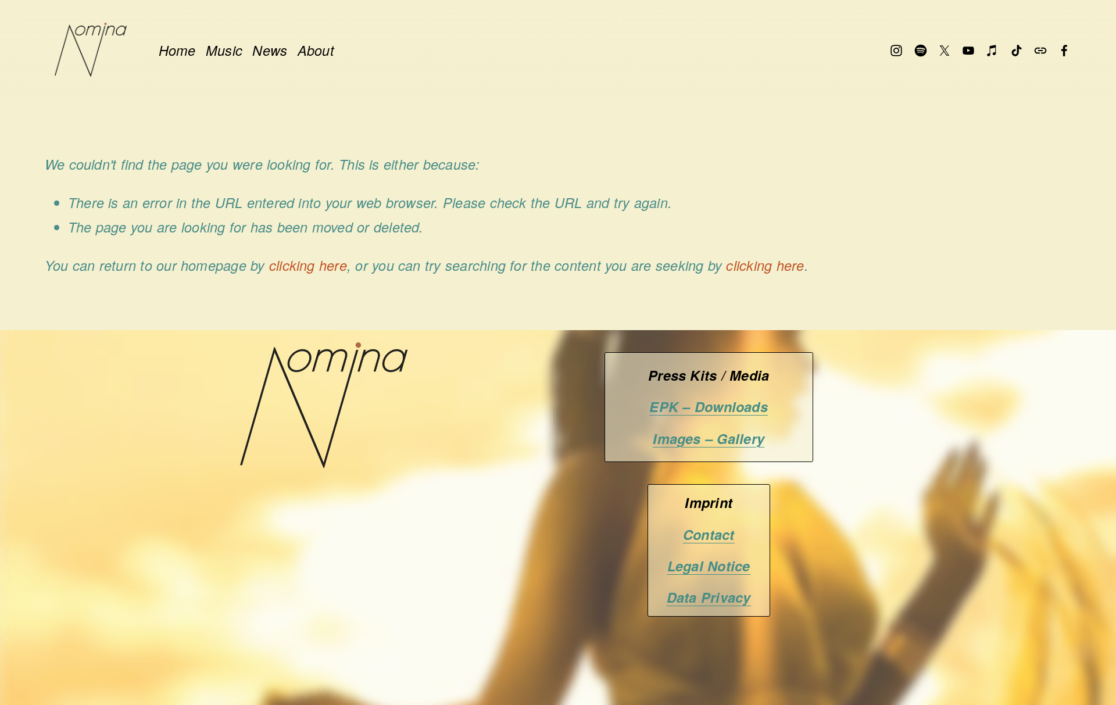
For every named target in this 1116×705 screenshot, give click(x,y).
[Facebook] (1064, 51)
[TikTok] (1017, 51)
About (316, 50)
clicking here (308, 265)
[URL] (1040, 51)
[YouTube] (968, 51)
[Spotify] (921, 51)
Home (177, 50)
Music (224, 50)
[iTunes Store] (992, 51)
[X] (945, 51)
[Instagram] (896, 51)
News (269, 50)
